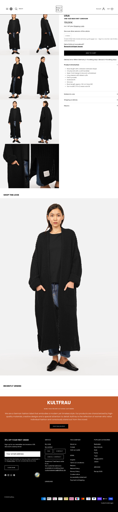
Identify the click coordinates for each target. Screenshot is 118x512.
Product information (71, 65)
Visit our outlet (75, 450)
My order (48, 444)
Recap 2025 (98, 471)
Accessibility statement (78, 477)
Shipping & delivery (71, 100)
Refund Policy (75, 468)
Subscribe (11, 467)
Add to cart (91, 53)
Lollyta (67, 36)
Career (72, 447)
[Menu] (7, 8)
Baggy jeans (98, 459)
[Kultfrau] (59, 9)
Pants (96, 453)
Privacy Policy (75, 471)
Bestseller (97, 444)
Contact (59, 451)
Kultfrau (11, 497)
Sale (95, 450)
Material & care (69, 94)
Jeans (96, 462)
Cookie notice (75, 474)
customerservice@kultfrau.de (55, 470)
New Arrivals (98, 447)
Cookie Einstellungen (107, 503)
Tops (95, 456)
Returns (66, 106)
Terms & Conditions (77, 463)
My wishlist (48, 447)
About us (73, 444)
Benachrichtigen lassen (73, 46)
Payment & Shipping (77, 480)
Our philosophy (59, 426)
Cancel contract (54, 457)
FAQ (48, 451)
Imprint (72, 460)
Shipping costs (79, 26)
